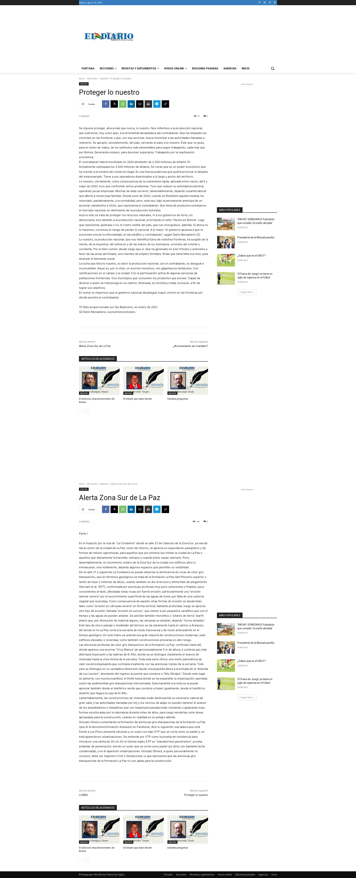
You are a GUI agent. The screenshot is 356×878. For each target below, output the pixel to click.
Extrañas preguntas (177, 398)
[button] (272, 68)
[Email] (140, 104)
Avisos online (225, 874)
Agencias (263, 874)
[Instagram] (265, 3)
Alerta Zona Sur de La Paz (95, 346)
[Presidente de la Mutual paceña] (226, 242)
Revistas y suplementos (202, 874)
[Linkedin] (131, 104)
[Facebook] (259, 3)
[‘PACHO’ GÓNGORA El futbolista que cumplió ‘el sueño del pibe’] (226, 224)
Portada (168, 874)
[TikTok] (270, 3)
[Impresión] (148, 104)
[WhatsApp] (122, 104)
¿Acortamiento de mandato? (190, 346)
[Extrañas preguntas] (187, 380)
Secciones (92, 78)
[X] (275, 3)
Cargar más (246, 292)
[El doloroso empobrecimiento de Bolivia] (99, 380)
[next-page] (87, 411)
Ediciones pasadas (245, 874)
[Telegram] (157, 104)
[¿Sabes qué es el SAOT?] (226, 260)
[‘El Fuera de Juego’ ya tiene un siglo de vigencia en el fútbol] (226, 278)
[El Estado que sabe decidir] (143, 380)
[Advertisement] (207, 36)
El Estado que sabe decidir (137, 398)
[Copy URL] (165, 104)
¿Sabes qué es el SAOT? (251, 255)
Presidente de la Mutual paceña (255, 237)
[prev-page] (81, 411)
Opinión (104, 78)
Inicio (82, 78)
